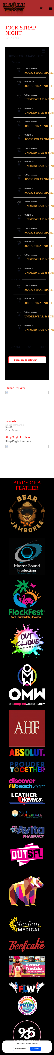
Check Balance (12, 430)
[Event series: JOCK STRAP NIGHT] (39, 68)
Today (28, 347)
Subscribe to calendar (25, 359)
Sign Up (9, 427)
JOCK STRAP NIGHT (39, 72)
